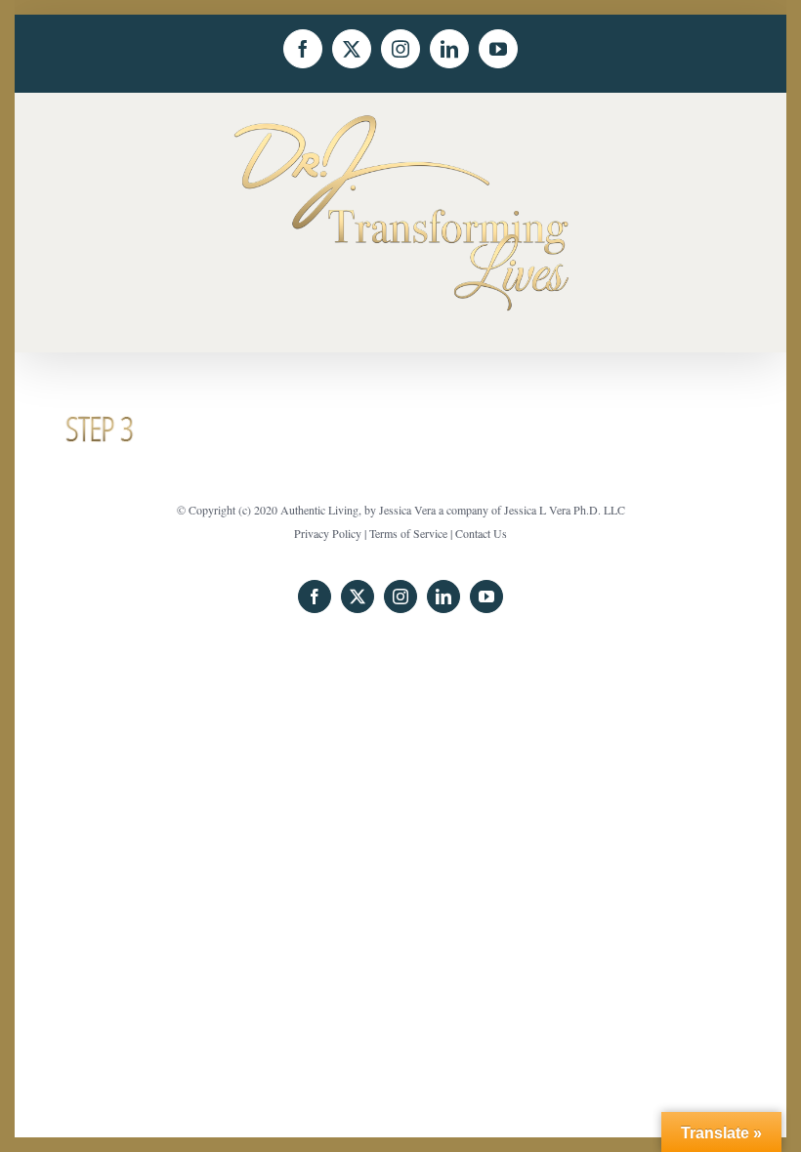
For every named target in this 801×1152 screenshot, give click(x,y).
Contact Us (481, 533)
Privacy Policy (327, 533)
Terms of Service (408, 533)
